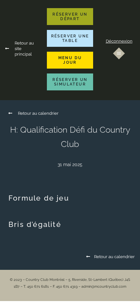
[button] (70, 16)
